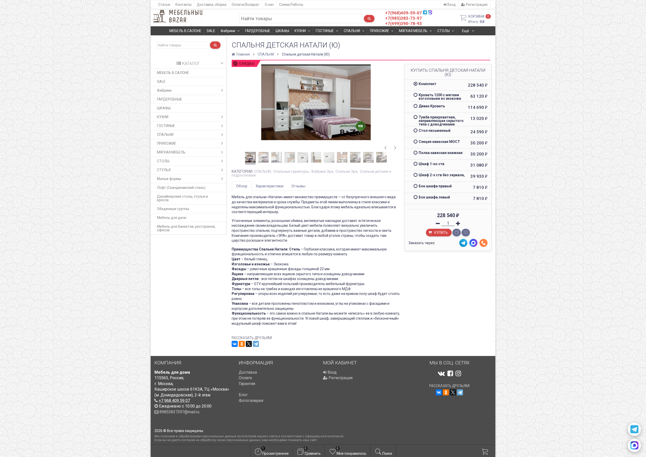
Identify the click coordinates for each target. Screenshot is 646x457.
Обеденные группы (173, 209)
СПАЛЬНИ (352, 31)
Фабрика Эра (322, 171)
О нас (269, 5)
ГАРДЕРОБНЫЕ (257, 31)
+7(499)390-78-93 (403, 23)
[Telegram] (256, 344)
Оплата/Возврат (245, 5)
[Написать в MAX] (634, 445)
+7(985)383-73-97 (403, 18)
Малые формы (169, 179)
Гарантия (247, 383)
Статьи (164, 5)
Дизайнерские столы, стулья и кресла (182, 198)
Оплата (245, 377)
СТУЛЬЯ (164, 170)
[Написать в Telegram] (634, 429)
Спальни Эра (346, 171)
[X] (249, 344)
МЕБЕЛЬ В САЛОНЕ (185, 31)
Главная (243, 54)
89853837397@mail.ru (179, 412)
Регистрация (476, 5)
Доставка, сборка (211, 5)
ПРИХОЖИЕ (379, 31)
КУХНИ (300, 31)
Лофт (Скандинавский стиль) (181, 188)
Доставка (248, 372)
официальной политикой (324, 436)
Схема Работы (291, 5)
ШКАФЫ (282, 31)
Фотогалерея (251, 400)
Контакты (183, 5)
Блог (243, 394)
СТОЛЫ (443, 31)
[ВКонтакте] (235, 344)
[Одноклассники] (242, 344)
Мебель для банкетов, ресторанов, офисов (186, 228)
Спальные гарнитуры (291, 171)
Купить (441, 233)
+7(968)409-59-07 (403, 12)
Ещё (466, 31)
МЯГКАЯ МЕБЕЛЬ (413, 31)
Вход (451, 5)
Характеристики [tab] (269, 186)
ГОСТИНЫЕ (325, 31)
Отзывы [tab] (298, 186)
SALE (211, 31)
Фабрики (228, 31)
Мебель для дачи (171, 218)
